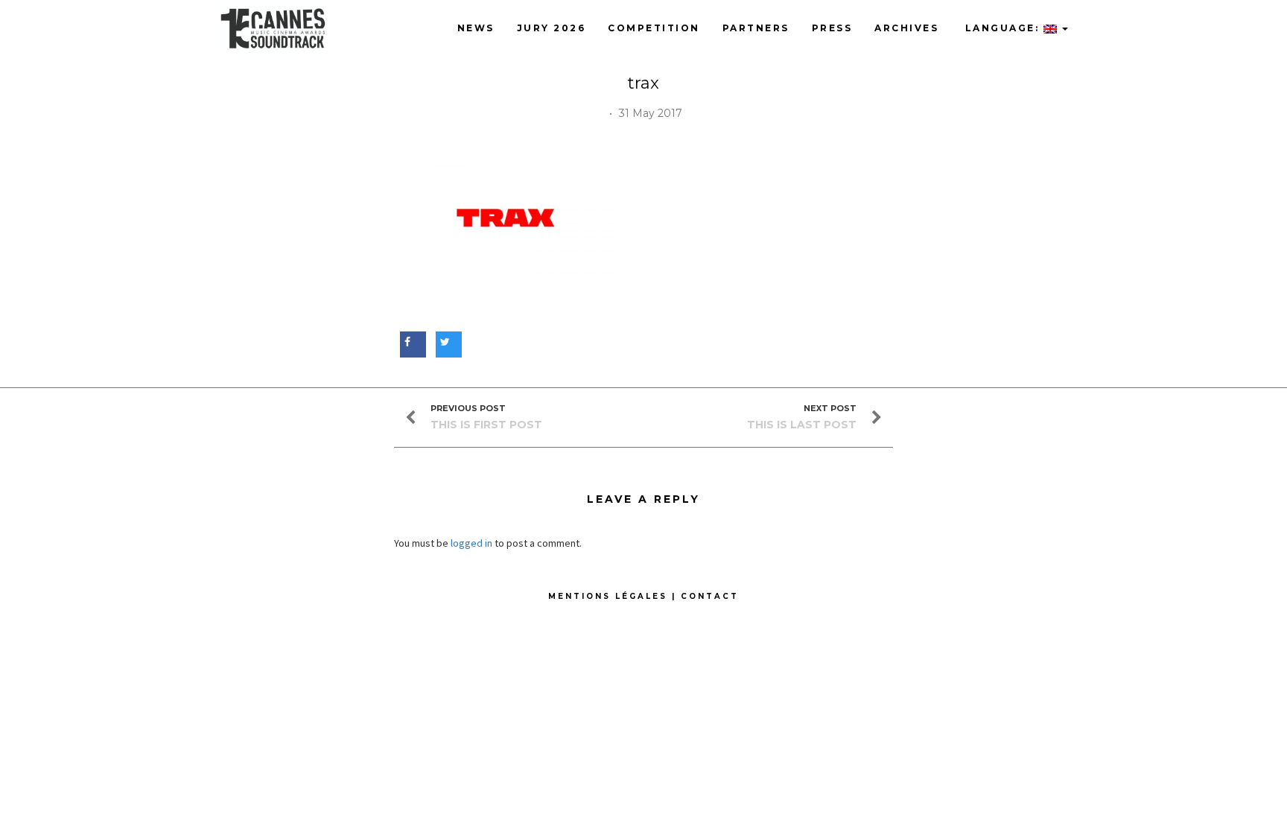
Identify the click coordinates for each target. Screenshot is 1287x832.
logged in (471, 543)
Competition (654, 28)
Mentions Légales (607, 596)
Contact (710, 596)
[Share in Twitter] (446, 342)
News (476, 28)
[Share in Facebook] (411, 342)
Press (832, 28)
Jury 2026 (551, 28)
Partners (755, 28)
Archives (906, 28)
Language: (1002, 28)
